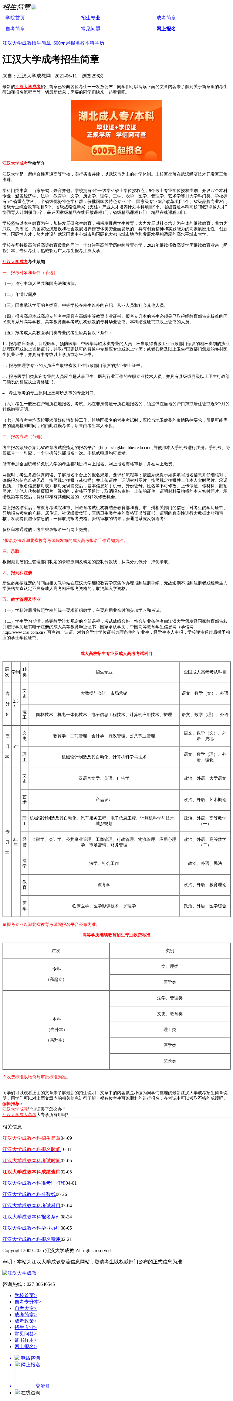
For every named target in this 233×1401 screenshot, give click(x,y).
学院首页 (15, 17)
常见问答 (26, 1333)
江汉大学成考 (28, 86)
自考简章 (15, 28)
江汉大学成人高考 (19, 1114)
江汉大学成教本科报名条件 (31, 1216)
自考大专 (26, 1308)
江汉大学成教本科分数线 (29, 1194)
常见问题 (90, 28)
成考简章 (166, 17)
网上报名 (166, 28)
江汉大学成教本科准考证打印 (34, 1183)
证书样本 (26, 1340)
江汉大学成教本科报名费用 (31, 1239)
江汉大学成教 (15, 1109)
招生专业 (90, 17)
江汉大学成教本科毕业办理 (31, 1228)
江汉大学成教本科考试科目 (31, 1205)
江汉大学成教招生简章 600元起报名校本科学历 (53, 43)
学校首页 (26, 1295)
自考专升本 (28, 1301)
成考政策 (26, 1321)
